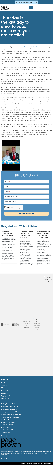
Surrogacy (4, 393)
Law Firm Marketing (46, 463)
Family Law (4, 390)
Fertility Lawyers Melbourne (10, 406)
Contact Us (5, 398)
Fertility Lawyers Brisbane (9, 404)
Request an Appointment (26, 214)
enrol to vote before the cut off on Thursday (28, 47)
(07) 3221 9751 (6, 433)
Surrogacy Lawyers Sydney (10, 417)
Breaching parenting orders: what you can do (8, 233)
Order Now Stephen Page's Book (26, 2)
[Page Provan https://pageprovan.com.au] (5, 8)
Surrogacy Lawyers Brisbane (10, 412)
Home (3, 382)
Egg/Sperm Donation (8, 396)
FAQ (2, 388)
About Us (4, 385)
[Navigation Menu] (31, 8)
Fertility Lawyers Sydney (9, 409)
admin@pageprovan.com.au (10, 436)
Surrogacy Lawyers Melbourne (11, 415)
